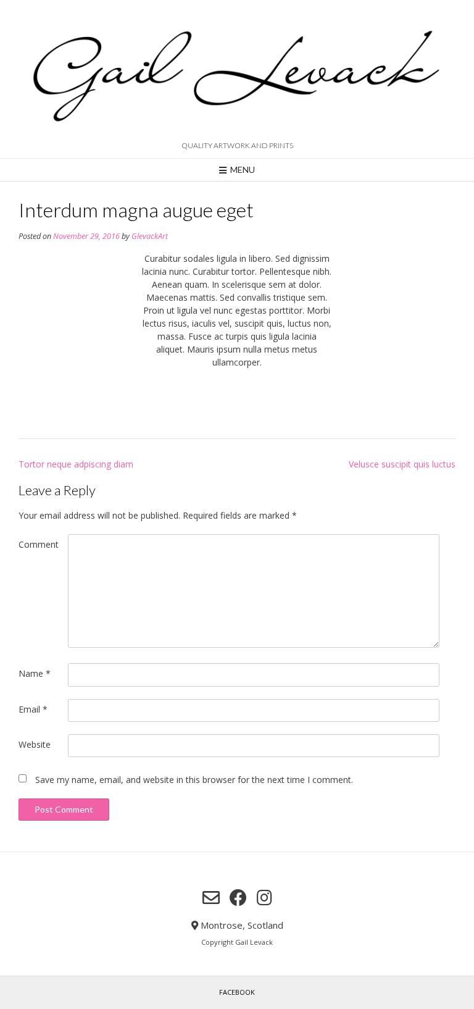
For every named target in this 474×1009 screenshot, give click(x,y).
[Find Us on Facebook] (238, 897)
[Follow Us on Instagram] (264, 897)
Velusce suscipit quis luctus (402, 464)
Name (35, 673)
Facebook (237, 992)
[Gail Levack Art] (237, 72)
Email (33, 709)
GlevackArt (149, 236)
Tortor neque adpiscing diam (76, 464)
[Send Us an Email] (211, 897)
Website (35, 744)
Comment (39, 544)
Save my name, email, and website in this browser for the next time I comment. (194, 779)
